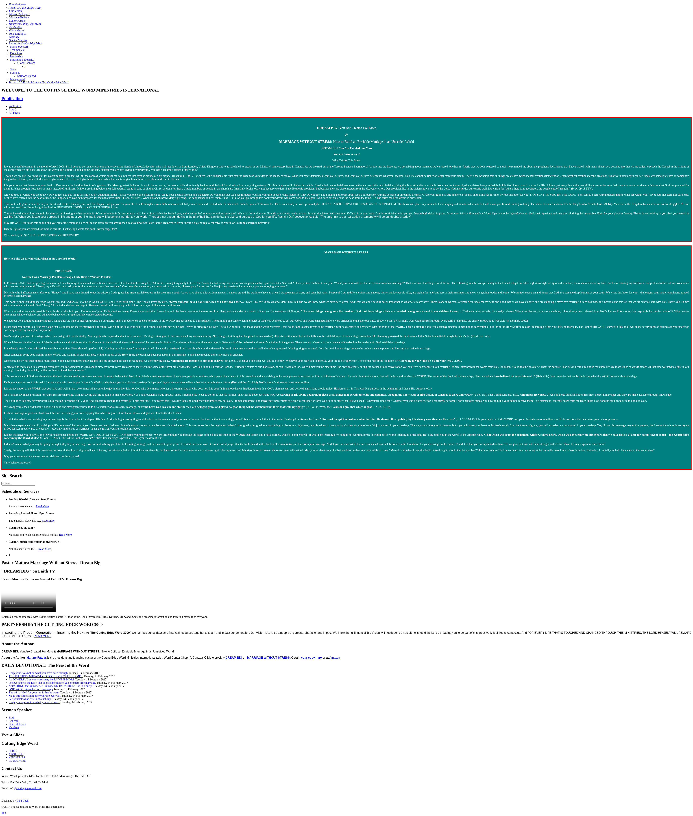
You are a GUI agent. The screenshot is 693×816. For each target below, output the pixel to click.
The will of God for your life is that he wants (34, 692)
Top (3, 812)
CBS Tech (23, 800)
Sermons (15, 72)
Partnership (16, 56)
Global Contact (26, 62)
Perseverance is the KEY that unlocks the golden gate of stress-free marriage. (52, 682)
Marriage (14, 727)
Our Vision (15, 10)
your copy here (311, 657)
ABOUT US (16, 754)
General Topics (17, 724)
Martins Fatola (36, 657)
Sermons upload (26, 75)
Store (13, 69)
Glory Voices (16, 30)
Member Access (19, 46)
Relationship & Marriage (17, 35)
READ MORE (42, 636)
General (13, 720)
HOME (13, 750)
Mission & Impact (19, 14)
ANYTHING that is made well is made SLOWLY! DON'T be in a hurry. (50, 685)
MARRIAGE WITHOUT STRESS (268, 657)
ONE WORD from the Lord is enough (31, 689)
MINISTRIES (17, 757)
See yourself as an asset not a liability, (30, 698)
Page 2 (12, 109)
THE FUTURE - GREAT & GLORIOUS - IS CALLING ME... (46, 676)
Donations (16, 53)
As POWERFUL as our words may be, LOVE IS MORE (42, 679)
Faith (11, 717)
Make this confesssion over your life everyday (35, 695)
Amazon (334, 657)
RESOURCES (17, 760)
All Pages (14, 112)
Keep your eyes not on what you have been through (38, 672)
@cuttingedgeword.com (28, 788)
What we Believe (19, 17)
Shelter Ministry (18, 40)
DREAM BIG (233, 657)
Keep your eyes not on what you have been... (34, 702)
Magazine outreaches (22, 59)
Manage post (17, 79)
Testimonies (17, 49)
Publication (12, 98)
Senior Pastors (17, 20)
